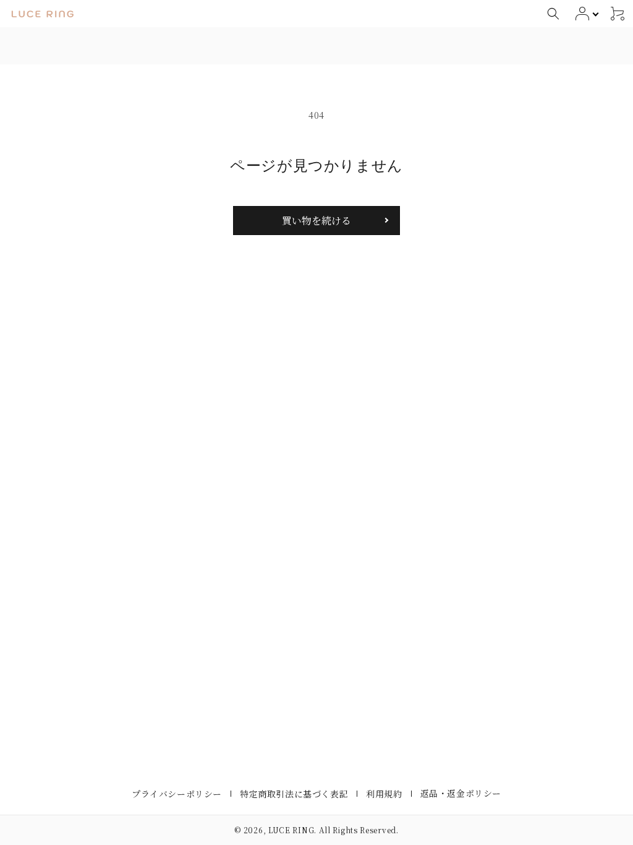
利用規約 (384, 793)
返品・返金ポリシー (460, 793)
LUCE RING (291, 830)
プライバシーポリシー (177, 793)
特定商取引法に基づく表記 (294, 793)
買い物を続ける (316, 220)
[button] (553, 13)
